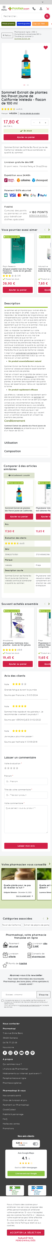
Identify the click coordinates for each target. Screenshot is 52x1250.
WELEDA (13, 113)
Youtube (21, 1053)
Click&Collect (9, 1109)
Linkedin (27, 1053)
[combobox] (26, 16)
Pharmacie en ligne (22, 32)
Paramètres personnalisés (26, 1239)
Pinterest (33, 1053)
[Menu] (38, 1141)
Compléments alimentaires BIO (27, 34)
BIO (33, 32)
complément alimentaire (26, 353)
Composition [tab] (12, 451)
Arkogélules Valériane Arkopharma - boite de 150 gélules (17, 644)
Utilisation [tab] (11, 442)
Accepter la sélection (25, 1232)
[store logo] (19, 8)
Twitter (16, 1053)
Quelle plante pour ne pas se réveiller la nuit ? (17, 886)
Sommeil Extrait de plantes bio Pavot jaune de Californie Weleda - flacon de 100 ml (18, 509)
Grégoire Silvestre (10, 892)
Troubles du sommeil (23, 36)
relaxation (29, 377)
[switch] (35, 1143)
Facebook (5, 1053)
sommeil (37, 397)
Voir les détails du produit (30, 113)
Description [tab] (12, 303)
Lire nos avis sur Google (26, 1173)
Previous (44, 229)
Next (49, 229)
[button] (45, 48)
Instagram (10, 1053)
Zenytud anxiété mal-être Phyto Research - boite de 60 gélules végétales (17, 271)
